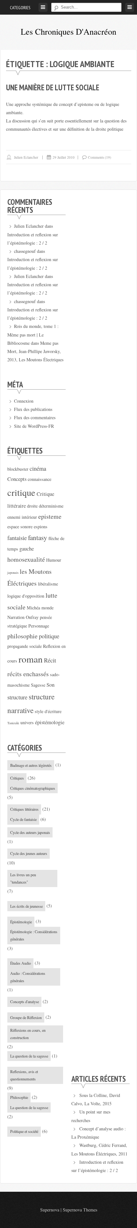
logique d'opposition (25, 596)
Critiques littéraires (24, 809)
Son (50, 684)
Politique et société (24, 1131)
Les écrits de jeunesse (26, 906)
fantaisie (17, 538)
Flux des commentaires (34, 417)
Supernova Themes (80, 1210)
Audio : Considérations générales (27, 977)
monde (47, 608)
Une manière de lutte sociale (52, 87)
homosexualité (26, 559)
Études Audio (20, 963)
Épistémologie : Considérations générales (33, 935)
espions (40, 527)
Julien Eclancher (26, 157)
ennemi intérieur (22, 517)
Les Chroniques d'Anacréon (68, 31)
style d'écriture (48, 711)
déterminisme (51, 506)
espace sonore (19, 527)
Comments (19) (99, 157)
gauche (26, 548)
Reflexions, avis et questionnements (24, 1075)
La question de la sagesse (29, 1055)
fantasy (37, 537)
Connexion (23, 401)
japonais (12, 572)
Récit (50, 660)
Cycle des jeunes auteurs (28, 853)
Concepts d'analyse (24, 1001)
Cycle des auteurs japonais (30, 832)
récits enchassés (28, 674)
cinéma (38, 468)
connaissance (39, 479)
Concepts (16, 478)
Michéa (33, 608)
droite (32, 506)
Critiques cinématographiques (32, 788)
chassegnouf (25, 251)
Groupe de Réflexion (26, 1017)
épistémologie (49, 722)
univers (27, 722)
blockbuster (17, 469)
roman (30, 659)
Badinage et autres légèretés (31, 765)
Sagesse (38, 685)
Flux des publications (33, 409)
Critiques (17, 778)
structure (17, 697)
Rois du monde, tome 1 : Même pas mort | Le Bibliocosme (33, 334)
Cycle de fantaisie (23, 819)
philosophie (22, 636)
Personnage (38, 626)
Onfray (32, 617)
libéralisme (48, 584)
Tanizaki (13, 723)
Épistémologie (21, 921)
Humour (53, 560)
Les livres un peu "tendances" (23, 878)
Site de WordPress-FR (34, 426)
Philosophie (19, 1097)
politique (49, 636)
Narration (16, 617)
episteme (49, 516)
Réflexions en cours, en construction (28, 1034)
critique (21, 492)
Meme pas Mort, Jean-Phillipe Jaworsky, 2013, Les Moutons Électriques (35, 351)
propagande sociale (24, 646)
